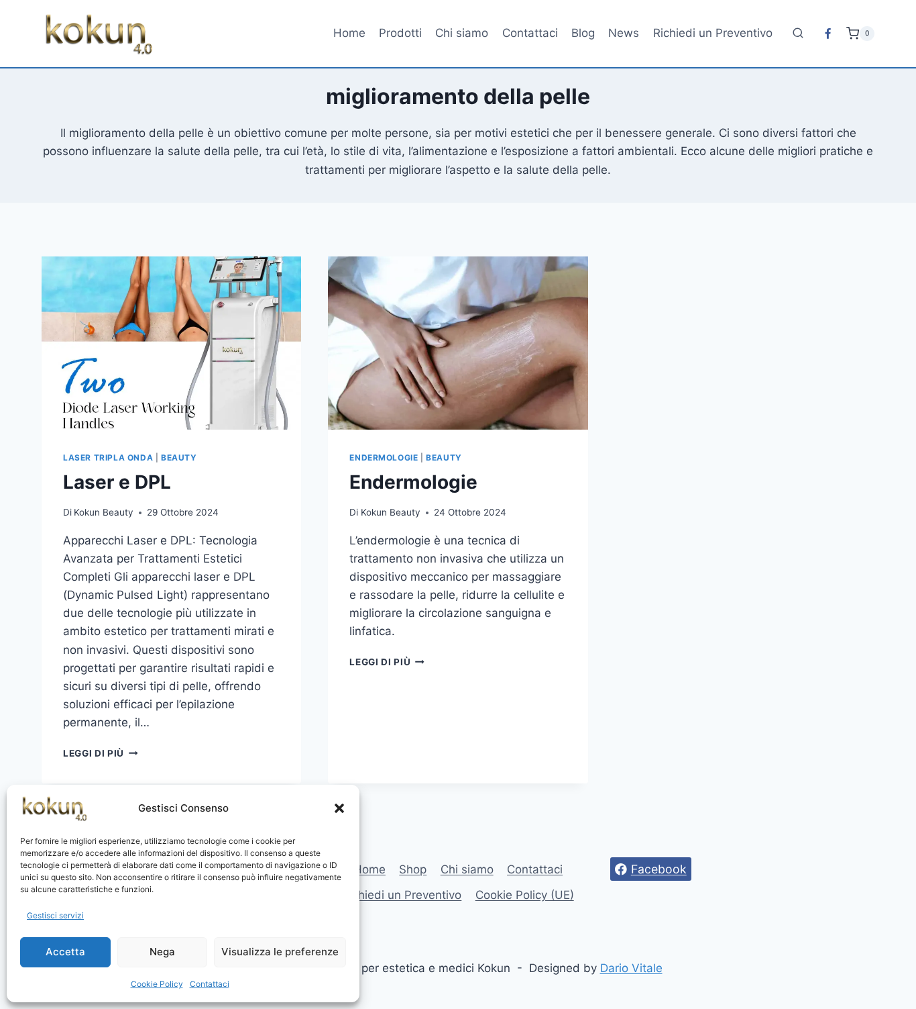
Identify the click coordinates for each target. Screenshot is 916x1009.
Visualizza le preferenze (280, 951)
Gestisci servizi (55, 915)
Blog (583, 33)
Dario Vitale (631, 968)
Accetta (65, 951)
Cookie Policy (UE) (524, 895)
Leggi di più (100, 753)
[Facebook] (828, 33)
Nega (162, 951)
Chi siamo (461, 33)
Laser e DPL (117, 482)
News (623, 33)
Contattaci (209, 984)
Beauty (179, 457)
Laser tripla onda (108, 457)
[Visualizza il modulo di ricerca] (798, 33)
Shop (412, 869)
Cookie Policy (157, 984)
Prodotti (400, 33)
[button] (339, 808)
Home (349, 33)
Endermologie (383, 457)
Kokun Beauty (103, 512)
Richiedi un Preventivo (712, 33)
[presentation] (171, 343)
